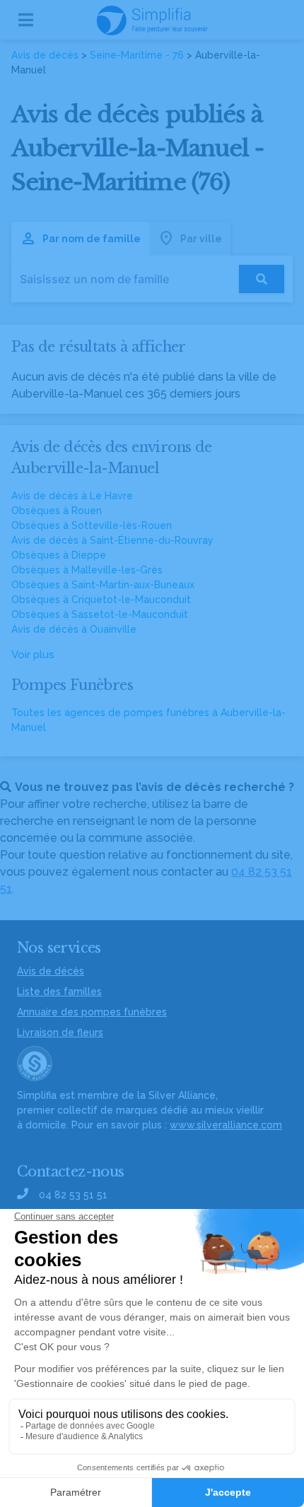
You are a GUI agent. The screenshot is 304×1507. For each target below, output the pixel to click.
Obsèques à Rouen (56, 510)
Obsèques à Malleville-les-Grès (87, 570)
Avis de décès (44, 55)
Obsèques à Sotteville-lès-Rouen (91, 525)
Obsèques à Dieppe (58, 555)
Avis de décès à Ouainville (73, 629)
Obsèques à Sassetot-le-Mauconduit (99, 614)
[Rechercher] (261, 279)
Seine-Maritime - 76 (137, 55)
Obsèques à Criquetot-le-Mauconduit (101, 599)
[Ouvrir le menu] (25, 20)
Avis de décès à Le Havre (72, 495)
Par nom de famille (91, 238)
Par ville (201, 238)
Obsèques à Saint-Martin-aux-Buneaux (102, 584)
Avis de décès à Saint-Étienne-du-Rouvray (112, 540)
